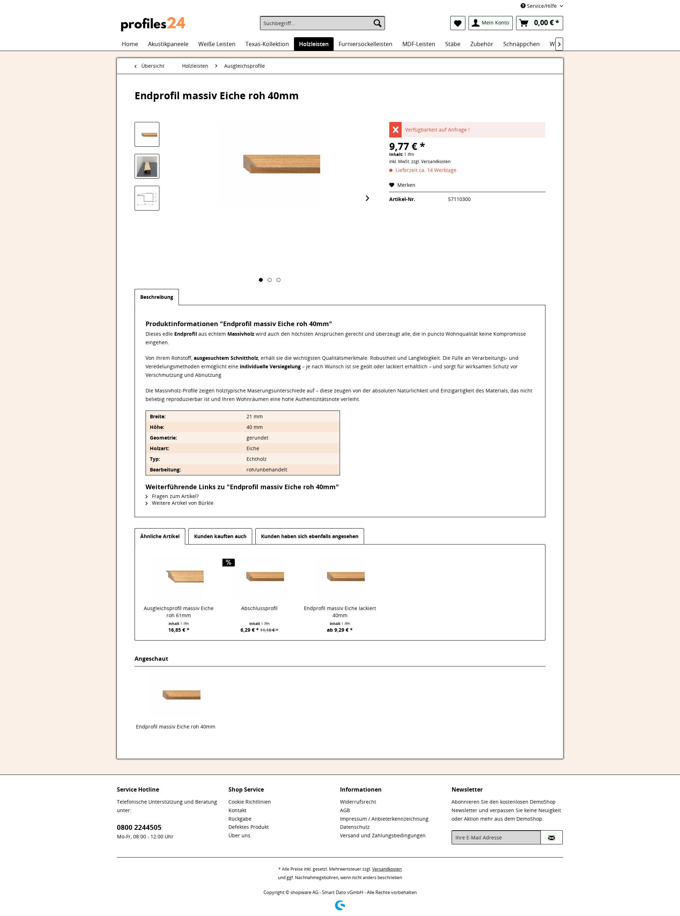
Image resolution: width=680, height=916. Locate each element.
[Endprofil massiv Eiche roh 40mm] (176, 695)
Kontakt (237, 810)
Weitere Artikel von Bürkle (182, 502)
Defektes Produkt (248, 826)
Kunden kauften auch (220, 536)
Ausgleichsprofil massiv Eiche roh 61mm (179, 612)
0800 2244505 (139, 827)
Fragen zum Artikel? (175, 496)
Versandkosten (387, 869)
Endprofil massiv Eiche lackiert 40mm (340, 612)
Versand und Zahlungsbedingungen (383, 835)
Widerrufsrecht (358, 801)
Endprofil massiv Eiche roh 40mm (175, 726)
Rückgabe (239, 818)
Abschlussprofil (259, 608)
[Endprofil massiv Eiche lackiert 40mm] (340, 576)
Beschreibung (156, 297)
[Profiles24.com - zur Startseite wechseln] (153, 25)
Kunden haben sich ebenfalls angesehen (309, 536)
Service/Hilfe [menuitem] (542, 5)
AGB (345, 810)
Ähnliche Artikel (160, 536)
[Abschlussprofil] (259, 576)
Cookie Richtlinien (249, 801)
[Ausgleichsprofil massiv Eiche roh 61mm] (179, 576)
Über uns (239, 835)
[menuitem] (322, 23)
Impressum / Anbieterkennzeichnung (384, 818)
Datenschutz (355, 826)
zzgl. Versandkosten (430, 161)
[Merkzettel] (457, 23)
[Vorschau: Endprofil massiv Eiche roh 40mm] (147, 134)
